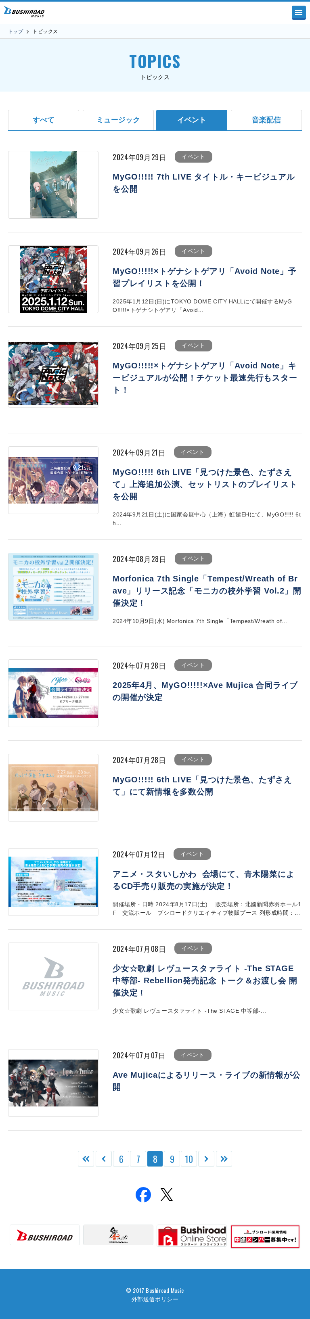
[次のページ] (206, 1159)
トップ (15, 31)
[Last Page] (224, 1159)
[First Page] (86, 1159)
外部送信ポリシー (155, 1298)
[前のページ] (104, 1159)
